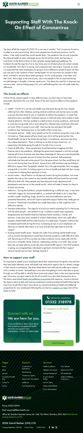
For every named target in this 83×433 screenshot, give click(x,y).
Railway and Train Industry (30, 379)
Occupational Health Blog (8, 378)
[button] (78, 4)
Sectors (4, 386)
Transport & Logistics (28, 375)
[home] (20, 4)
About (4, 370)
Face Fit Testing (48, 382)
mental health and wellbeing (56, 61)
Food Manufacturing (28, 386)
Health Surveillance (49, 366)
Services (4, 373)
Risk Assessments (66, 373)
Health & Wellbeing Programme (67, 378)
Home (4, 366)
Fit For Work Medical (49, 389)
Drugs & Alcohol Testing (48, 378)
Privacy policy (29, 427)
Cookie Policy (40, 427)
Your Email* (47, 322)
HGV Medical (65, 366)
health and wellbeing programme (37, 279)
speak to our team (60, 287)
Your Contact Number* (51, 332)
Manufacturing (26, 372)
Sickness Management (50, 373)
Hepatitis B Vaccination (50, 370)
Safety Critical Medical (50, 386)
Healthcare (25, 382)
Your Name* (47, 313)
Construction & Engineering (26, 367)
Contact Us (5, 382)
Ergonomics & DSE (67, 370)
